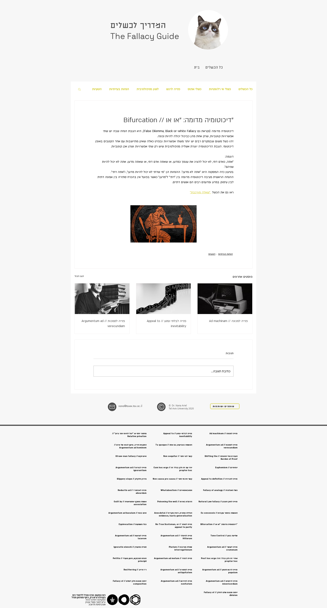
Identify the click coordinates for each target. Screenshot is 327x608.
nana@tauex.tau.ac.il (130, 406)
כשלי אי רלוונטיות (220, 89)
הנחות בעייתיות (119, 89)
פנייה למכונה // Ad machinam (228, 321)
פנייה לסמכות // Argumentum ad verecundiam (103, 323)
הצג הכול (79, 276)
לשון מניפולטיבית (148, 89)
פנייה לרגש (173, 89)
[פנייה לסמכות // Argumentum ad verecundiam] (102, 298)
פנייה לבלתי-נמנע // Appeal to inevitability (166, 323)
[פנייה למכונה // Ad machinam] (225, 298)
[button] (79, 89)
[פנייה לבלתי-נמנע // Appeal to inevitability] (163, 298)
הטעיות (97, 89)
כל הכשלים (245, 89)
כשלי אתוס (194, 89)
